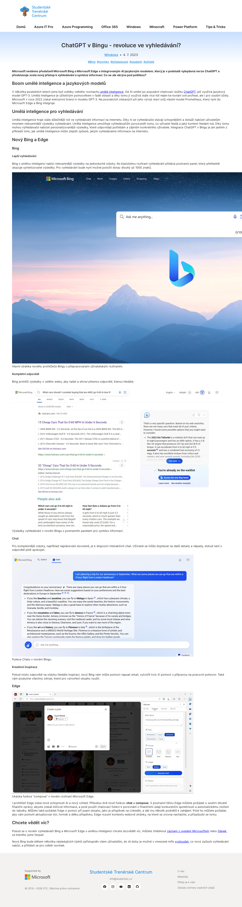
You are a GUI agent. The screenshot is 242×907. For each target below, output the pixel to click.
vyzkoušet (182, 841)
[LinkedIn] (129, 887)
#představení (119, 62)
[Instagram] (112, 887)
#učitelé (148, 62)
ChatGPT (190, 91)
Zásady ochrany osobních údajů (196, 887)
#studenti (136, 62)
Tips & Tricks (216, 27)
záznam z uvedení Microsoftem (188, 831)
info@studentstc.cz (121, 878)
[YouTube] (121, 887)
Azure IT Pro (43, 27)
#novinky (103, 62)
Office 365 (109, 27)
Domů (21, 27)
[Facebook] (104, 887)
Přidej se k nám (186, 882)
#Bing (91, 62)
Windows (133, 27)
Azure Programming (77, 27)
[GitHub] (137, 887)
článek (222, 831)
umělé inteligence (111, 91)
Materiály (183, 876)
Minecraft (157, 27)
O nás (181, 871)
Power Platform (185, 27)
